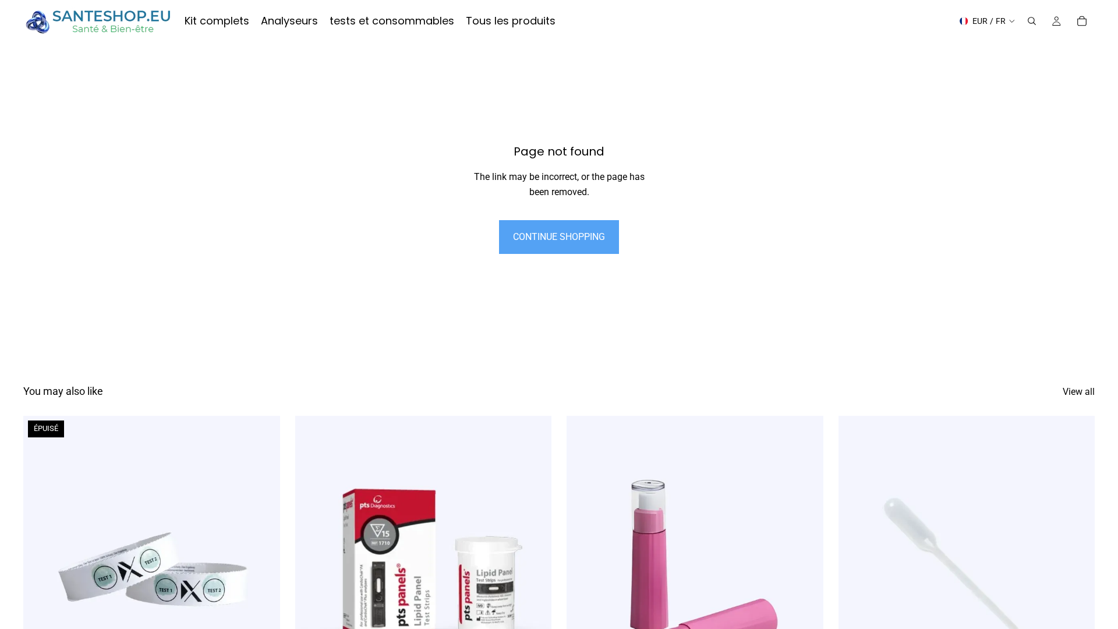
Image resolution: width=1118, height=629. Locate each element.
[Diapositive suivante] (262, 576)
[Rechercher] (1032, 21)
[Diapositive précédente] (40, 576)
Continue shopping (559, 236)
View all (1079, 391)
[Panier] (1082, 21)
